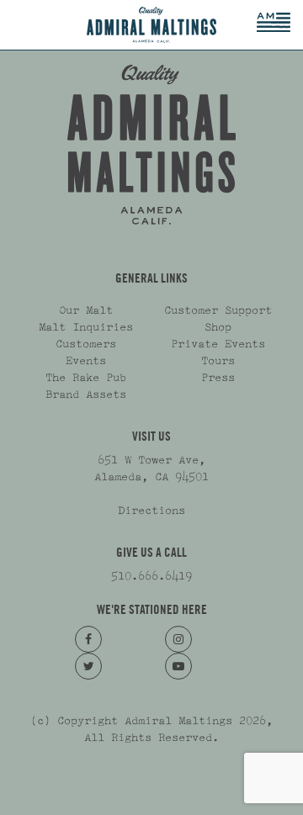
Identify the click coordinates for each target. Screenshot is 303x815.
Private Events (218, 344)
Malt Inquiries (86, 327)
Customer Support (218, 310)
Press (218, 377)
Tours (218, 361)
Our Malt (86, 310)
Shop (218, 327)
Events (86, 361)
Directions (151, 510)
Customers (86, 344)
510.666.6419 (151, 576)
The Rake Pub (85, 377)
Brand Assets (85, 394)
